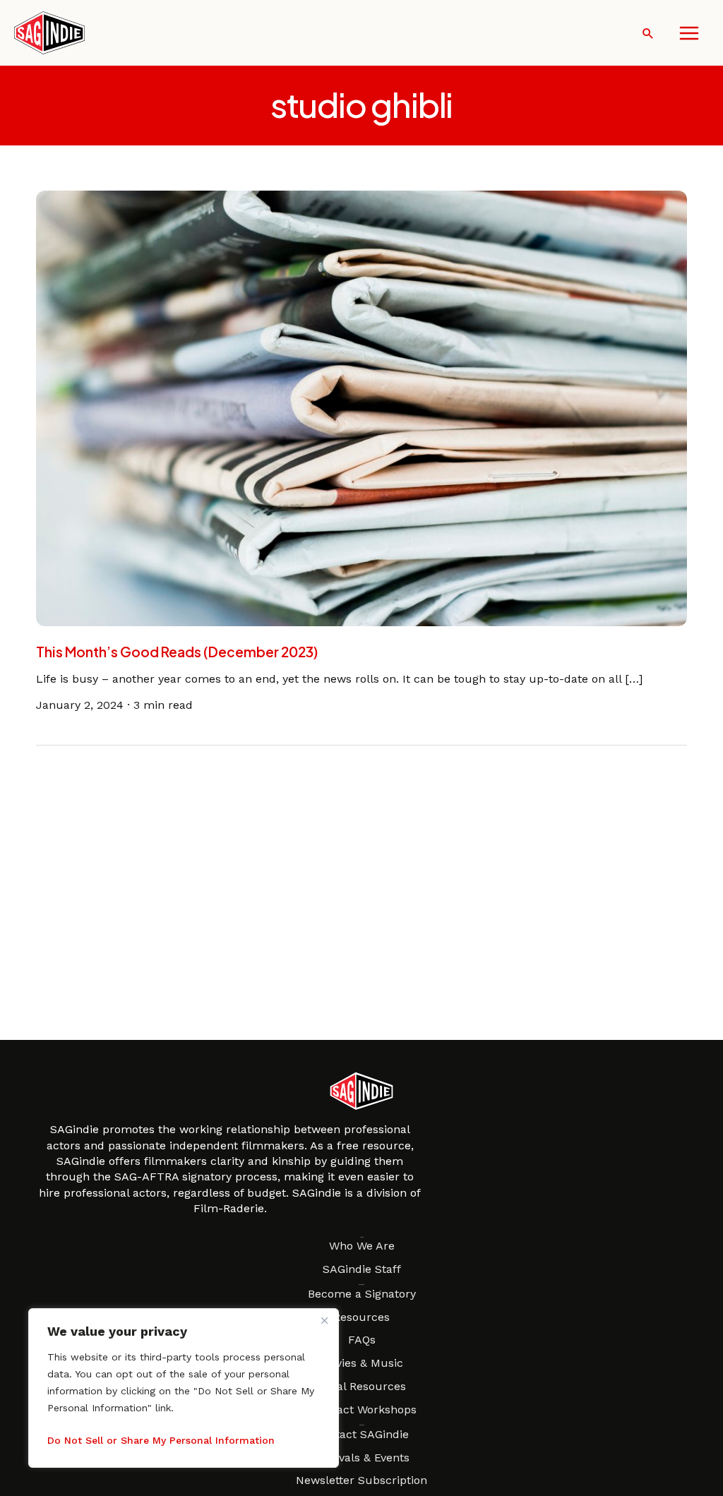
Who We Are (362, 1245)
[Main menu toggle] (689, 33)
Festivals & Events (361, 1457)
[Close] (324, 1320)
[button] (648, 33)
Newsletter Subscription (361, 1480)
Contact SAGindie (361, 1434)
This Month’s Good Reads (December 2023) (177, 651)
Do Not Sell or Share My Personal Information (161, 1440)
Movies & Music (361, 1363)
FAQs (362, 1339)
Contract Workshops (361, 1409)
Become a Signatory (362, 1293)
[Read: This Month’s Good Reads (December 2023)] (362, 407)
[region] (183, 1388)
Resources (361, 1317)
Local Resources (361, 1386)
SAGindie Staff (362, 1269)
